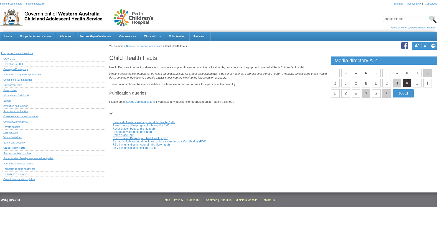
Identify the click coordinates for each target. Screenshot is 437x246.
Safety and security (14, 142)
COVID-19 (9, 58)
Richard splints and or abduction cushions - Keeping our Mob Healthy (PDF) (159, 141)
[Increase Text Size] (416, 46)
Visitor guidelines (12, 137)
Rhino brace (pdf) (123, 135)
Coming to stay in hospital (17, 79)
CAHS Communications (140, 101)
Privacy (178, 200)
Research (199, 36)
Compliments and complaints (19, 179)
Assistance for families (15, 111)
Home (8, 36)
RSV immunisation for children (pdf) (135, 147)
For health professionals (95, 36)
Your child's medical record (18, 163)
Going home (10, 90)
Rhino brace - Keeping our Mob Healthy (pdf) (140, 138)
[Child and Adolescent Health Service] (51, 17)
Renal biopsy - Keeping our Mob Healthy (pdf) (141, 125)
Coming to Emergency (15, 69)
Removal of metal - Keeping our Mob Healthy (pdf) (144, 122)
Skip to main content (11, 3)
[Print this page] (433, 45)
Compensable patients (15, 121)
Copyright (193, 200)
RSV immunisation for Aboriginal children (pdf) (141, 144)
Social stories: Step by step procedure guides (28, 158)
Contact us (431, 3)
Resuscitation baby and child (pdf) (134, 128)
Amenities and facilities (15, 106)
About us (65, 36)
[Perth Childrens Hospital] (133, 17)
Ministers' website (246, 200)
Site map (398, 3)
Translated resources (15, 174)
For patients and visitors (36, 36)
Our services (127, 36)
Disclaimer (210, 200)
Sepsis (7, 100)
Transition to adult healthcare (19, 168)
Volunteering (177, 36)
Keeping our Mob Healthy (17, 153)
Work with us (152, 36)
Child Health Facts (14, 147)
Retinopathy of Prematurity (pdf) (132, 131)
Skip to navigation (35, 3)
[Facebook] (405, 46)
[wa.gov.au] (10, 201)
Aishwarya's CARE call (16, 95)
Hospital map (10, 132)
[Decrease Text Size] (425, 46)
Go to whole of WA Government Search (413, 27)
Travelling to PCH (13, 64)
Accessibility (414, 3)
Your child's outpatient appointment (22, 74)
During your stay (12, 85)
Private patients (11, 127)
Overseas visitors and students (20, 116)
